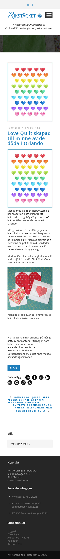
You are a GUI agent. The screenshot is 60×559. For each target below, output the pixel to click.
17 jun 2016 (14, 128)
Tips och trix (32, 128)
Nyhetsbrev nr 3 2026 (24, 496)
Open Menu (48, 15)
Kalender (13, 540)
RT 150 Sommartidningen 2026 (30, 513)
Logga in (12, 531)
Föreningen (14, 534)
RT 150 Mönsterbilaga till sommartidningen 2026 (26, 505)
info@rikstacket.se (18, 480)
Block (13, 368)
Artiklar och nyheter (19, 537)
